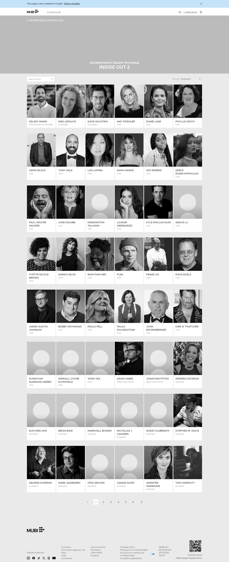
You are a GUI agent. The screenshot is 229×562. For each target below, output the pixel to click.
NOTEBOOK (165, 549)
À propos (66, 547)
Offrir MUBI (96, 552)
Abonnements (98, 547)
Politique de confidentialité (134, 549)
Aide (63, 555)
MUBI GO (163, 547)
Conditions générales (131, 558)
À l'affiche (54, 12)
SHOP (162, 555)
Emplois (95, 555)
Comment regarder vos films (73, 551)
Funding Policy (127, 547)
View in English (72, 3)
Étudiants (96, 549)
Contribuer (66, 558)
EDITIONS (164, 552)
